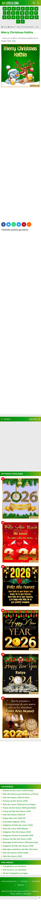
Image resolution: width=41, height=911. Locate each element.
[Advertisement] (20, 110)
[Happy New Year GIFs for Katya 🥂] (20, 674)
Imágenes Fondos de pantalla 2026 (18, 835)
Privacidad (36, 881)
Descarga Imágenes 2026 (14, 822)
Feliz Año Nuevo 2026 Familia (15, 853)
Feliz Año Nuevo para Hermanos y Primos (21, 794)
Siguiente (33, 419)
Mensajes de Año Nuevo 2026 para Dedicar (21, 842)
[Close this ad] (39, 897)
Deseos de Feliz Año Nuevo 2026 (17, 839)
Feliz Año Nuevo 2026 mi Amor (16, 797)
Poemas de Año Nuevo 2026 (15, 801)
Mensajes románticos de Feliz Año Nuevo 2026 (22, 849)
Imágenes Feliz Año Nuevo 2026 (17, 832)
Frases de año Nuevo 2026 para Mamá (19, 808)
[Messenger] (8, 224)
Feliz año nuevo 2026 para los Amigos (19, 804)
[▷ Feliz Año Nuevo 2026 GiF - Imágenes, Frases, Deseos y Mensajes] (10, 3)
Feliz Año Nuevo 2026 (12, 856)
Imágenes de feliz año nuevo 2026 (18, 825)
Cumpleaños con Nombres (14, 866)
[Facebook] (3, 224)
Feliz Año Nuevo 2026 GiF (14, 815)
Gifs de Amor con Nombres (14, 870)
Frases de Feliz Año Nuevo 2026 (17, 811)
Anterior (7, 419)
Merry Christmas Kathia (17, 32)
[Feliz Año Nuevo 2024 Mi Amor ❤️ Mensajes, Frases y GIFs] (20, 542)
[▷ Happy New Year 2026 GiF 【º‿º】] (20, 630)
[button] (5, 9)
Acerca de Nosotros (9, 881)
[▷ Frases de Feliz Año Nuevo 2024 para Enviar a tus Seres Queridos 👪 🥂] (20, 718)
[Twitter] (19, 224)
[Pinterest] (24, 224)
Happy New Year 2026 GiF (14, 818)
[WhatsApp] (13, 224)
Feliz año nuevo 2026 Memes (15, 828)
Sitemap (20, 885)
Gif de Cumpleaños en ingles (15, 873)
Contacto (24, 881)
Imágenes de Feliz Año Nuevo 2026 (18, 846)
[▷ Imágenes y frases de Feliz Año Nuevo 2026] (20, 586)
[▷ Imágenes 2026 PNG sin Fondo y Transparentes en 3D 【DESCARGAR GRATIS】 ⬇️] (20, 498)
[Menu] (33, 3)
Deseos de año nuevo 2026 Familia (18, 790)
